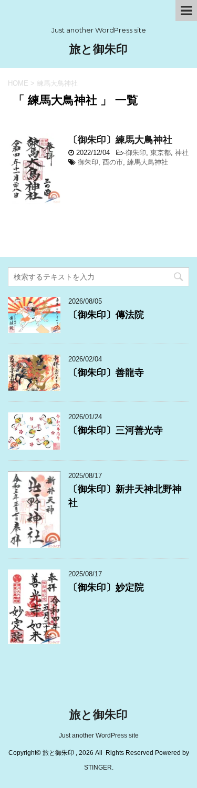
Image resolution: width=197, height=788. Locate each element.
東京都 (160, 153)
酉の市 (112, 162)
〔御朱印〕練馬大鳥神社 (120, 139)
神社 (182, 153)
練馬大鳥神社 (147, 162)
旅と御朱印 (98, 49)
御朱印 (136, 153)
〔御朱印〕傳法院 (106, 314)
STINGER (98, 767)
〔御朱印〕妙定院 (106, 587)
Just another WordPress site (99, 735)
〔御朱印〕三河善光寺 (115, 430)
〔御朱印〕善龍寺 (106, 372)
